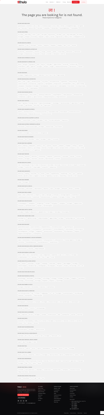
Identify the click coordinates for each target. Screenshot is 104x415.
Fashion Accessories (25, 136)
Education (19, 378)
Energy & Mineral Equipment (68, 226)
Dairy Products (55, 145)
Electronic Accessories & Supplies (31, 126)
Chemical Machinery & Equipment (57, 226)
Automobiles (49, 51)
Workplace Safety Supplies (38, 295)
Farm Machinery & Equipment (47, 25)
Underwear (66, 36)
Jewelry (23, 342)
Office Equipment (59, 265)
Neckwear (49, 139)
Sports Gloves (72, 320)
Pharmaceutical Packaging (29, 280)
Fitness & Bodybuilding (29, 320)
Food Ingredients (68, 145)
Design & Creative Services (67, 94)
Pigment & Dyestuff (47, 105)
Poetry (54, 75)
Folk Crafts (43, 173)
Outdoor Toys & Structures (53, 354)
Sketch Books (74, 45)
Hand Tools (33, 348)
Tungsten (47, 257)
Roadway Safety (20, 295)
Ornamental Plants (47, 28)
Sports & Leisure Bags (80, 218)
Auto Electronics (37, 51)
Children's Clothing (27, 34)
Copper (41, 254)
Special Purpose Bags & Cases (70, 218)
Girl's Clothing (59, 34)
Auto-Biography (20, 75)
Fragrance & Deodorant (57, 64)
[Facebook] (18, 401)
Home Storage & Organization (65, 194)
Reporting (56, 402)
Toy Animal (76, 354)
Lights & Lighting (25, 209)
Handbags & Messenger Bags (43, 218)
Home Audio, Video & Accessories (74, 111)
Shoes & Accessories (26, 312)
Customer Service (57, 395)
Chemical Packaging (37, 278)
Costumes (34, 34)
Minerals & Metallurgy (26, 252)
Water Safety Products (28, 295)
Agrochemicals (25, 103)
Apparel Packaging (30, 278)
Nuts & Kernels (40, 28)
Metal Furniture (20, 158)
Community (72, 393)
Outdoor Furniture (34, 158)
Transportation (24, 358)
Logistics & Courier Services (38, 96)
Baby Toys (19, 354)
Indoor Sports (44, 320)
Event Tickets (20, 308)
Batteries (19, 120)
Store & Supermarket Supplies (65, 301)
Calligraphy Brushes (21, 45)
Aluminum (19, 254)
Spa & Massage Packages (40, 308)
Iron (63, 254)
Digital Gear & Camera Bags (32, 218)
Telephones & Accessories (40, 329)
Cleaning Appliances (32, 203)
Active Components (21, 126)
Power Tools (61, 348)
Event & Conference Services (30, 369)
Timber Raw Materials (74, 28)
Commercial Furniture (42, 156)
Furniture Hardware (65, 156)
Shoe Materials (44, 314)
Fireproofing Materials (48, 83)
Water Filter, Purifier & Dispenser (30, 205)
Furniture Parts (72, 156)
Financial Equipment (30, 301)
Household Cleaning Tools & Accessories (24, 197)
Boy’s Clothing (20, 34)
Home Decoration (56, 194)
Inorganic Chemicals (74, 103)
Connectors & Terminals (27, 120)
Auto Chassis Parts (21, 51)
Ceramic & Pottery (34, 173)
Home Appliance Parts (40, 203)
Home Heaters (47, 203)
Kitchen (74, 83)
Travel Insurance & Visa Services (75, 369)
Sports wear (52, 36)
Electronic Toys (38, 354)
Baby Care (19, 64)
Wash (43, 378)
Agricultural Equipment (21, 25)
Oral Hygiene (52, 66)
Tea (32, 150)
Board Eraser (24, 263)
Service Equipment (25, 299)
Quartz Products (34, 257)
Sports (22, 318)
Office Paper (66, 265)
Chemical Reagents (56, 103)
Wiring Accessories (65, 120)
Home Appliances (25, 200)
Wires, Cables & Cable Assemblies (54, 120)
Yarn (60, 335)
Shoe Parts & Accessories (52, 314)
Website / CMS (57, 388)
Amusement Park (21, 320)
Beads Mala (27, 173)
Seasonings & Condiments (64, 147)
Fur (32, 335)
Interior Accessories (77, 51)
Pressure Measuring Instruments (43, 242)
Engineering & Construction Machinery (24, 229)
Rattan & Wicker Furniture (49, 158)
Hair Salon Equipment (21, 66)
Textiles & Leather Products (27, 333)
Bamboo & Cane (21, 173)
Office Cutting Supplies (51, 265)
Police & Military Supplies (79, 293)
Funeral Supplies (37, 301)
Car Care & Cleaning (61, 51)
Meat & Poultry (44, 147)
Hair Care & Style (65, 64)
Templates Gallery (42, 393)
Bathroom (19, 81)
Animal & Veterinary (21, 188)
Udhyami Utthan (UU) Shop (27, 375)
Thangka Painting (49, 175)
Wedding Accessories (53, 167)
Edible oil (39, 25)
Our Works (40, 398)
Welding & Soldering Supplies (39, 248)
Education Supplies (52, 263)
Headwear (37, 139)
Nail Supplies (46, 66)
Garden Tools (28, 348)
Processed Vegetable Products (64, 28)
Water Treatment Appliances (47, 205)
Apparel (23, 31)
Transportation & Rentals (57, 369)
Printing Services (52, 280)
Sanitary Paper (80, 66)
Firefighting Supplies (44, 293)
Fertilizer (57, 25)
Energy (23, 130)
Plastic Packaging (38, 280)
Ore (29, 257)
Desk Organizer (38, 263)
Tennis (25, 323)
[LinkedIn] (24, 401)
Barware (24, 194)
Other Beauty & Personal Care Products (61, 66)
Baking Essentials (32, 145)
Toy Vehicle (81, 354)
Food (32, 378)
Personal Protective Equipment (68, 293)
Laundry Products (55, 197)
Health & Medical (25, 186)
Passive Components (58, 126)
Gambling (35, 320)
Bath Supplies (25, 64)
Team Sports (20, 323)
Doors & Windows (45, 81)
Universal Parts (49, 53)
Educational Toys (31, 354)
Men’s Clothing (79, 34)
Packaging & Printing (26, 275)
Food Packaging (53, 278)
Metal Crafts (20, 175)
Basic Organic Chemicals (33, 103)
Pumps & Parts (30, 248)
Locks (53, 293)
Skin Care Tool (34, 68)
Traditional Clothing (63, 175)
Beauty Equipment (32, 64)
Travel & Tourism (25, 367)
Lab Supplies (81, 103)
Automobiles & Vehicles (26, 57)
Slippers (59, 314)
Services (23, 305)
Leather (41, 335)
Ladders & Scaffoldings (80, 83)
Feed (54, 25)
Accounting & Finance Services (23, 94)
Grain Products (81, 145)
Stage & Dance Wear (59, 36)
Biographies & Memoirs (28, 75)
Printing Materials (45, 280)
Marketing (56, 391)
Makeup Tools (33, 66)
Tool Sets (65, 348)
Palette (65, 45)
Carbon (28, 254)
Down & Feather (20, 335)
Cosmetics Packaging (46, 278)
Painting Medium (53, 45)
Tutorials (71, 391)
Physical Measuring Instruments (31, 242)
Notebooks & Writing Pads (22, 265)
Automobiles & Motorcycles (27, 49)
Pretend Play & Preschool (69, 354)
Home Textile (37, 335)
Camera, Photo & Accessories (28, 111)
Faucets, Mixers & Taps (32, 83)
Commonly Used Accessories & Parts (41, 111)
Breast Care (43, 64)
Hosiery (64, 34)
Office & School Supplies (26, 261)
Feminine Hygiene (49, 64)
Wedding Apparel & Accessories (79, 36)
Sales (55, 393)
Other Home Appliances (26, 271)
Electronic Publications (63, 111)
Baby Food (20, 145)
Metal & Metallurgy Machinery (22, 231)
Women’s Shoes (79, 314)
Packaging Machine (39, 231)
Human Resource (57, 398)
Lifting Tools (39, 348)
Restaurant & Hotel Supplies (53, 301)
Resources (40, 395)
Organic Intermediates (28, 105)
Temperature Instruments (54, 242)
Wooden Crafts (70, 175)
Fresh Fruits (62, 25)
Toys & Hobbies (24, 352)
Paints (42, 105)
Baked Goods (25, 145)
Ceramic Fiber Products (34, 254)
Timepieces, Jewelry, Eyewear (27, 339)
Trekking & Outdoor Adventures (23, 371)
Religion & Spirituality (60, 75)
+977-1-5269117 (74, 403)
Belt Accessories (20, 139)
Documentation (73, 390)
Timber (27, 88)
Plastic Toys (61, 354)
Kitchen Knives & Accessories (46, 197)
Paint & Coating (36, 105)
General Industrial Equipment (47, 229)
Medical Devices (46, 188)
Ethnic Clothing (44, 34)
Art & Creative (24, 42)
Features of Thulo (41, 390)
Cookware (43, 194)
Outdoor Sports (66, 320)
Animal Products (29, 25)
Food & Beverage (25, 143)
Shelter (39, 378)
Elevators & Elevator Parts (73, 81)
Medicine (51, 188)
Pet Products (68, 197)
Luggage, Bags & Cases (26, 215)
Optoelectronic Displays (49, 126)
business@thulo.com (75, 408)
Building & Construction (27, 78)
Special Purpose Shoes (65, 314)
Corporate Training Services (57, 94)
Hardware (23, 179)
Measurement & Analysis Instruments (29, 237)
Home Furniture (78, 156)
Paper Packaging (20, 280)
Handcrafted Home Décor (55, 173)
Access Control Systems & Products (24, 293)
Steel (39, 257)
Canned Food (39, 145)
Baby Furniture (27, 156)
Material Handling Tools (46, 348)
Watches (34, 342)
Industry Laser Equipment (69, 229)
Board (19, 263)
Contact (71, 396)
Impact (39, 400)
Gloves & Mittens (31, 139)
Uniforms (70, 36)
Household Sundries (36, 197)
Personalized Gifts (45, 167)
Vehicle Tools (63, 53)
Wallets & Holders (21, 220)
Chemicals (23, 100)
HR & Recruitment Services (78, 94)
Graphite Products (55, 254)
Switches (46, 120)
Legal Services (29, 96)
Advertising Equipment (21, 301)
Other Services (32, 308)
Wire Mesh (52, 257)
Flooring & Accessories (57, 83)
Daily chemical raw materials (65, 103)
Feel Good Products (26, 378)
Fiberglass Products (47, 254)
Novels (51, 75)
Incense (74, 173)
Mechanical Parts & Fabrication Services (30, 246)
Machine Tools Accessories (22, 248)
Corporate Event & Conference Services (44, 94)
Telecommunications (26, 326)
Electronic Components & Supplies (29, 124)
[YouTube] (26, 401)
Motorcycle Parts (37, 53)
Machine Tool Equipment (79, 229)
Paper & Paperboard (81, 278)
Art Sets (69, 45)
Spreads (19, 150)
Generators (34, 120)
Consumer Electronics (26, 109)
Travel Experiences (65, 369)
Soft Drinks (82, 147)
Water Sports (30, 323)
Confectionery (49, 145)
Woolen (75, 175)
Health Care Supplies (29, 188)
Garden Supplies (49, 194)
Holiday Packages (39, 369)
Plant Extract (71, 188)
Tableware (73, 197)
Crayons (27, 45)
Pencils (79, 265)
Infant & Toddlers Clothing (71, 34)
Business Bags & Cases (22, 218)
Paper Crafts (26, 175)
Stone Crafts (42, 175)
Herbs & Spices (24, 28)
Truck (30, 363)
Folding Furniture (49, 156)
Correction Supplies (31, 263)
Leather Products (79, 173)
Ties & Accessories (55, 139)
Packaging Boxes (74, 278)
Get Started (83, 2)
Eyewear (19, 342)
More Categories (20, 36)
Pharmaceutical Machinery (58, 231)
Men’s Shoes (31, 314)
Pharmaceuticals (64, 188)
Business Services (25, 92)
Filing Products (59, 263)
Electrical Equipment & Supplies (28, 117)
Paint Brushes (40, 45)
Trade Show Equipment (75, 301)
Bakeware (19, 194)
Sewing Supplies (41, 36)
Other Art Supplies (33, 45)
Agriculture (24, 23)
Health (35, 378)
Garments (47, 173)
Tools (22, 345)
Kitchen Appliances (55, 203)
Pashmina (30, 175)
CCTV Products (37, 293)
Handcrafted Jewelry (64, 173)
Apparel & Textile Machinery (35, 226)
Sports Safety (79, 320)
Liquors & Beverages (37, 147)
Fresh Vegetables (80, 25)
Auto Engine (43, 51)
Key (50, 293)
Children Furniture (34, 156)
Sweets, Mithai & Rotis (26, 150)
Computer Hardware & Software (53, 111)
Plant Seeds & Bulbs (55, 28)
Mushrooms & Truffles (32, 28)
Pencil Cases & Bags (73, 265)
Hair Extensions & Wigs (74, 64)
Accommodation (21, 369)
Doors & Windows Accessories (54, 81)
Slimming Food (72, 147)
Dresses (38, 34)
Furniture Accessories (57, 156)
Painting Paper (60, 45)
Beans (35, 25)
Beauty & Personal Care (26, 61)
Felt (38, 173)
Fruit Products (74, 145)
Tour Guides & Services (47, 369)
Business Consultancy (33, 94)
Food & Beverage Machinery (36, 229)
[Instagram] (21, 401)
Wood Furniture (57, 158)
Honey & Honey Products (22, 147)
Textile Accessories (54, 335)
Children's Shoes (24, 314)
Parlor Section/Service (72, 66)
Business (35, 75)
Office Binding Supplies (42, 265)
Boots (19, 314)
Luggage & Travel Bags (53, 218)
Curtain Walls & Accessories (35, 81)
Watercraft (39, 363)
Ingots (60, 254)
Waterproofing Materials (34, 88)
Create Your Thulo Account (23, 394)
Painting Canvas (46, 45)
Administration (57, 400)
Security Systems (21, 205)
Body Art (38, 64)
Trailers (26, 363)
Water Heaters (39, 205)
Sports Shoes (73, 314)
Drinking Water (61, 145)
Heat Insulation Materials (67, 83)
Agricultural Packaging (21, 278)
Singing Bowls (36, 175)
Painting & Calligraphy (36, 167)
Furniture (23, 153)
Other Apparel (27, 36)
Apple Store (20, 111)
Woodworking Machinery (37, 233)
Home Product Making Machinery (59, 229)
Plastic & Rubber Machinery (68, 231)
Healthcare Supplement (38, 188)
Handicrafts (24, 171)
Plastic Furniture (41, 158)
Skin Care (29, 68)
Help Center (72, 388)
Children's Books (41, 75)
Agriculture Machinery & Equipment (23, 226)
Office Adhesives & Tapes (32, 265)
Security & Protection (26, 290)
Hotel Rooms (26, 308)
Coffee (44, 145)
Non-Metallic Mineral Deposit (22, 257)
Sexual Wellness (77, 188)
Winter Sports (36, 323)
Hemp (70, 173)
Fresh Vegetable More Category (71, 25)
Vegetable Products (37, 150)
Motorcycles (43, 53)
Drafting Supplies (45, 263)
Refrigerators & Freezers (78, 203)
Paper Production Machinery (48, 231)
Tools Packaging (71, 348)
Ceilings (28, 81)
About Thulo (40, 388)
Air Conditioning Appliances (22, 203)
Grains (19, 28)
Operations (56, 396)
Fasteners (19, 182)
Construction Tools (21, 348)
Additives (19, 103)
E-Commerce (56, 390)
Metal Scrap (68, 254)
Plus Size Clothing (34, 36)
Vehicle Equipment (56, 53)
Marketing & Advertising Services (49, 96)
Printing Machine (77, 231)
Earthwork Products (64, 81)
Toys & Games (55, 175)
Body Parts (54, 51)
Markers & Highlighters (67, 263)
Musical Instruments (58, 320)
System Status (73, 395)
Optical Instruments (21, 242)
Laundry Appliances (62, 203)
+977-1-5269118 (74, 405)
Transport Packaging (59, 280)
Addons (39, 396)
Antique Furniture (20, 156)
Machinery (23, 224)
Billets (24, 254)
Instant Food (30, 147)
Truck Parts (34, 363)
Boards (24, 81)
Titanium (43, 257)
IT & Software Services (21, 96)
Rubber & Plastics (25, 284)
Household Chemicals (75, 194)
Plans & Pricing (41, 391)
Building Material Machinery (45, 226)
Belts (26, 139)
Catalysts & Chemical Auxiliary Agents (45, 103)
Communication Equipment (22, 329)
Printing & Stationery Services (61, 96)
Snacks (78, 147)
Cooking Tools (37, 194)
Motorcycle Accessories (29, 53)
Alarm (32, 293)
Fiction (47, 75)
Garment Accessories (51, 34)
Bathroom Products (30, 194)
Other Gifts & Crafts (28, 167)
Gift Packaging (60, 278)
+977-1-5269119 (74, 407)
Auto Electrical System (29, 51)
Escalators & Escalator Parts (22, 83)
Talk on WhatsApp (21, 397)
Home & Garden (24, 192)
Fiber (29, 335)
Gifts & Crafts (24, 162)
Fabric (26, 335)
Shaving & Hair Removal (22, 68)
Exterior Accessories (69, 51)
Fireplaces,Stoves (41, 83)
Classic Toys (25, 354)
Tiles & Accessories (21, 88)
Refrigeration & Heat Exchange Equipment (25, 233)
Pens (82, 265)
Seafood (56, 147)
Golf (40, 320)
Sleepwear (47, 36)
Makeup (28, 66)
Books (22, 72)
